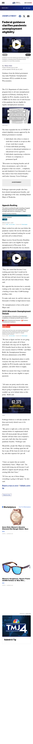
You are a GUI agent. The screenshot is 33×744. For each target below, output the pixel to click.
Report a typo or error (10, 485)
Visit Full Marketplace (25, 507)
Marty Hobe (8, 66)
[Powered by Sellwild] (28, 613)
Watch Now (27, 2)
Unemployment (9, 16)
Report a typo (7, 494)
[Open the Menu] (3, 2)
